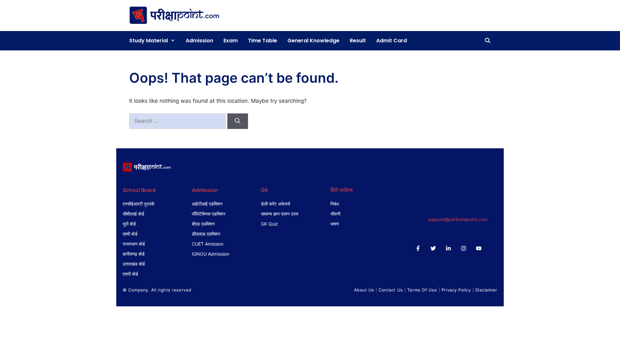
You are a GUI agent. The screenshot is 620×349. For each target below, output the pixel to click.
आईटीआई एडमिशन (207, 203)
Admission (199, 40)
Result (358, 40)
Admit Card (391, 40)
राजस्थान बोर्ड (134, 244)
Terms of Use (422, 289)
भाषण (334, 224)
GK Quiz (269, 224)
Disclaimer (486, 289)
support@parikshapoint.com (458, 219)
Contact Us (390, 289)
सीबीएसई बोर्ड (133, 214)
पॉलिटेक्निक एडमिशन (208, 214)
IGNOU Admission (210, 254)
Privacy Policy (456, 289)
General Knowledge (313, 40)
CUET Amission (207, 244)
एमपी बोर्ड (130, 234)
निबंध (334, 203)
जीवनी (335, 214)
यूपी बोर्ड (129, 224)
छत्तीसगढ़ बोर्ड (134, 254)
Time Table (262, 40)
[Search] (237, 121)
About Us (364, 289)
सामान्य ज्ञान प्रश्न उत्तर (279, 214)
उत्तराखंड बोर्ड (134, 264)
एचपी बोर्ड (130, 274)
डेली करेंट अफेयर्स (275, 203)
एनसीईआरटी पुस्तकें (138, 203)
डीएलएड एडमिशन (206, 234)
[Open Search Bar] (487, 40)
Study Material (148, 40)
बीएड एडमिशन (203, 224)
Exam (230, 40)
